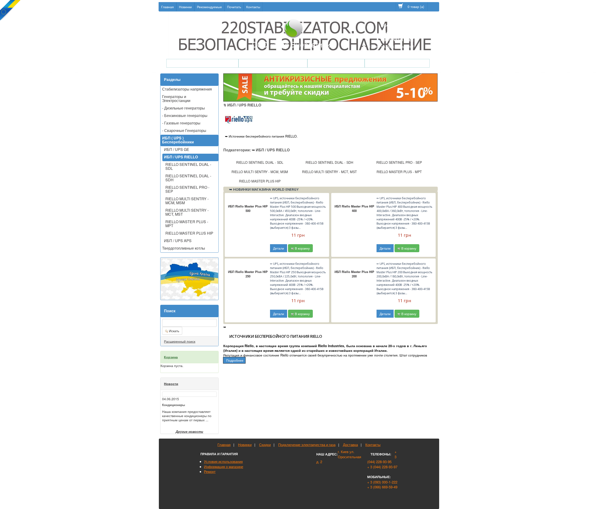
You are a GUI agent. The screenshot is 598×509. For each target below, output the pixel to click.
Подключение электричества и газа (306, 444)
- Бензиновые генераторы (184, 115)
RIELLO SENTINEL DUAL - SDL (188, 166)
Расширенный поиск (179, 341)
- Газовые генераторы (181, 123)
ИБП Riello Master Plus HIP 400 (354, 208)
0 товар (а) (416, 6)
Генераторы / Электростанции (202, 63)
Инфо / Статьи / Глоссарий (397, 63)
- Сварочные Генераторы (184, 130)
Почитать (234, 6)
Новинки (185, 6)
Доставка (350, 444)
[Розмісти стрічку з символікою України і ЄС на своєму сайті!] (10, 10)
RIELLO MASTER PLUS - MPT (186, 223)
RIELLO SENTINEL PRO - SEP (187, 189)
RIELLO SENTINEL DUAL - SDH (188, 177)
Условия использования (223, 461)
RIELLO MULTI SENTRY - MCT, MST (187, 212)
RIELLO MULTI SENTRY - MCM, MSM (187, 200)
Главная (167, 6)
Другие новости (189, 431)
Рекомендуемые (209, 6)
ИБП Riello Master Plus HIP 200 (354, 273)
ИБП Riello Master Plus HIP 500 (248, 208)
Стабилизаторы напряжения (273, 63)
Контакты (253, 6)
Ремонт (210, 471)
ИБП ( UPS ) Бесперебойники (178, 140)
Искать (173, 330)
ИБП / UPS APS (178, 240)
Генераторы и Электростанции (176, 98)
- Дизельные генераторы (183, 108)
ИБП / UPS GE (176, 149)
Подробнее (234, 360)
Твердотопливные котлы (183, 248)
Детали (278, 248)
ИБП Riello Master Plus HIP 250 (248, 273)
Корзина (171, 357)
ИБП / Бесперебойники (336, 63)
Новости (171, 383)
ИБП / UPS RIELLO (181, 157)
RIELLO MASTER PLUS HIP (189, 233)
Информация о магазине (223, 466)
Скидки (265, 444)
